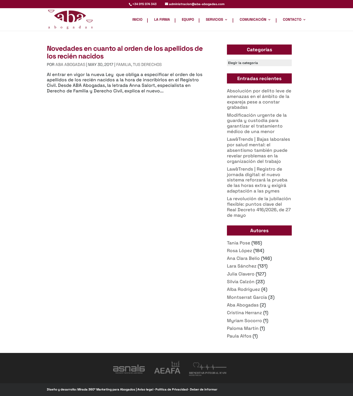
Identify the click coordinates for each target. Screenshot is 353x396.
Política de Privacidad (172, 389)
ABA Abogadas (70, 64)
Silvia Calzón (241, 282)
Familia (123, 64)
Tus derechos (147, 64)
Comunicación (253, 20)
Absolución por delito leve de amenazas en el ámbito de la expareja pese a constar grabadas (259, 99)
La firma (162, 20)
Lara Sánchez (241, 266)
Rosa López (239, 251)
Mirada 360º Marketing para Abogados (106, 389)
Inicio (137, 20)
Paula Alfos (239, 336)
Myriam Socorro (244, 321)
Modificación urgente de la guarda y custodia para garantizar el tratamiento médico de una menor (257, 123)
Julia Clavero (241, 274)
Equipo (188, 20)
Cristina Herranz (244, 313)
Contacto (292, 20)
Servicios (214, 20)
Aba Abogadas (243, 305)
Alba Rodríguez (243, 289)
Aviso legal (145, 389)
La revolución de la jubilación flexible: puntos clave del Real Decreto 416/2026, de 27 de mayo (259, 207)
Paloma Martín (243, 328)
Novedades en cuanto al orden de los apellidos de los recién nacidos (125, 52)
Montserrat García (247, 297)
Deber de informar (203, 389)
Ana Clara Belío (243, 258)
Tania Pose (238, 243)
